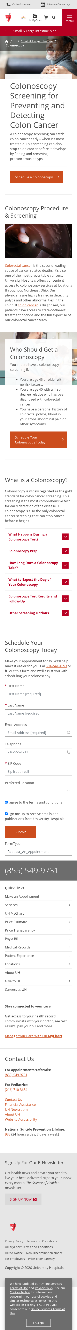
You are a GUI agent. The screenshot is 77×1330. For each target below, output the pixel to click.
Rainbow (23, 17)
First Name (16, 686)
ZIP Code (14, 763)
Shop (45, 17)
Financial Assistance (20, 1104)
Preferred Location (19, 783)
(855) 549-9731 (32, 870)
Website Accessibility (21, 1119)
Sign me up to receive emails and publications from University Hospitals (34, 816)
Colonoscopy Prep (22, 551)
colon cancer (28, 305)
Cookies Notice (20, 1292)
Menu (70, 21)
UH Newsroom (16, 1109)
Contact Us (13, 1099)
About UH (12, 1114)
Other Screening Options (28, 613)
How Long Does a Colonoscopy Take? (33, 565)
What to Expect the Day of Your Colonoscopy (29, 582)
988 (7, 1134)
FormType (13, 843)
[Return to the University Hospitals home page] (8, 17)
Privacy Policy (44, 1288)
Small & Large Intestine (37, 41)
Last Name (16, 705)
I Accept (38, 1323)
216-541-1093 (56, 666)
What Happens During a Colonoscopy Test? (27, 537)
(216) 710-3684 (16, 1089)
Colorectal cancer (18, 265)
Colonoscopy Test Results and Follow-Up (32, 598)
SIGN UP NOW (21, 1199)
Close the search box (59, 17)
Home (6, 41)
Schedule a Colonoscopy (34, 177)
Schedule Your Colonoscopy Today (30, 440)
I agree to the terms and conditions (35, 802)
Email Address (16, 724)
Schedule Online (55, 4)
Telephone (13, 744)
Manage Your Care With (33, 1036)
